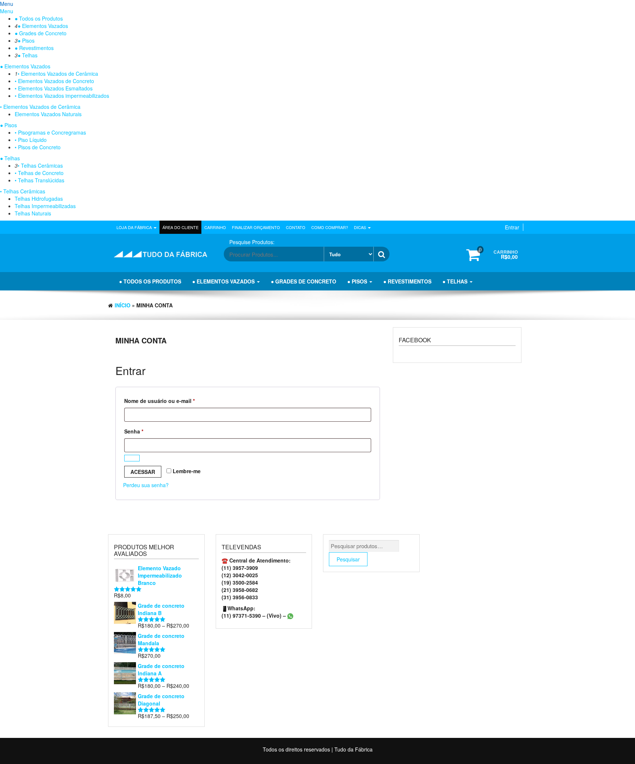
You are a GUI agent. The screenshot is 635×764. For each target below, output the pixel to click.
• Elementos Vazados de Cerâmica (58, 73)
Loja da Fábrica (134, 227)
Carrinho (215, 227)
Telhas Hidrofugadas (39, 198)
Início (122, 305)
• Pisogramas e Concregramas (50, 132)
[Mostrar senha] (132, 458)
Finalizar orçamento (256, 227)
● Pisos (26, 40)
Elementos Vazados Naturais (48, 114)
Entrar (512, 227)
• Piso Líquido (31, 139)
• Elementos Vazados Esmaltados (54, 88)
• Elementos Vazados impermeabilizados (62, 95)
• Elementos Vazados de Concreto (54, 81)
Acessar (142, 471)
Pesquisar (348, 559)
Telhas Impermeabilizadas (45, 206)
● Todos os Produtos (39, 18)
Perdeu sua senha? (146, 485)
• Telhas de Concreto (39, 172)
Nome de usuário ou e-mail (173, 400)
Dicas (360, 227)
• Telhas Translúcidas (39, 180)
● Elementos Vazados (43, 25)
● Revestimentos (34, 47)
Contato (295, 227)
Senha (148, 431)
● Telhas (27, 55)
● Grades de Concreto (41, 33)
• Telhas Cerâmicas (40, 165)
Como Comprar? (329, 227)
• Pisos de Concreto (38, 147)
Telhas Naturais (33, 213)
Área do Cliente (180, 227)
